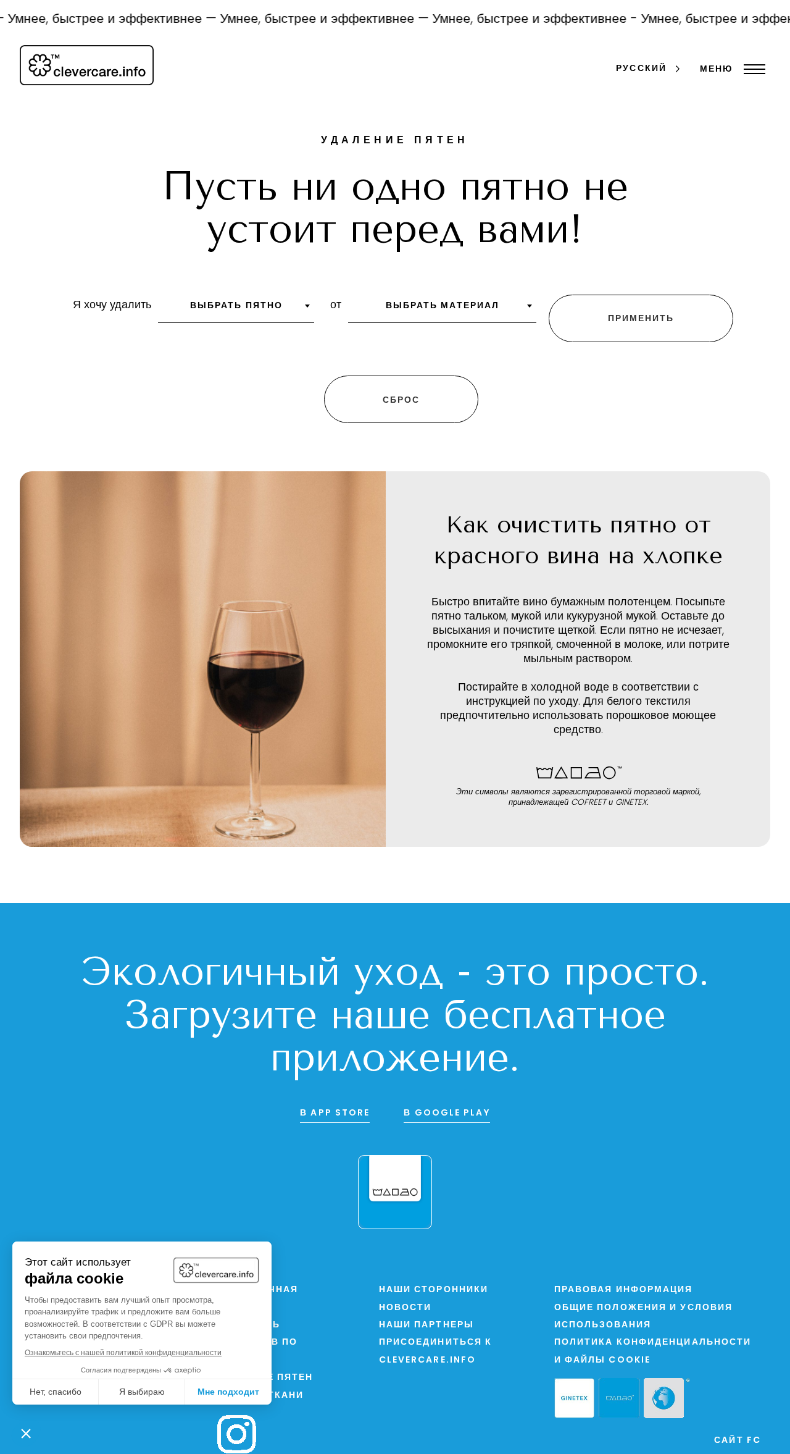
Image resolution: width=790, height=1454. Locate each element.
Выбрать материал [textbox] (443, 306)
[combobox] (236, 310)
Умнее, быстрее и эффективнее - (519, 19)
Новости (405, 1308)
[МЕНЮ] (751, 69)
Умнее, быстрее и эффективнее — (309, 19)
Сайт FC (737, 1440)
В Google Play (446, 1113)
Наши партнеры (426, 1325)
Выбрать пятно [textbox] (236, 306)
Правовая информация (623, 1290)
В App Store (335, 1113)
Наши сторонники (434, 1290)
